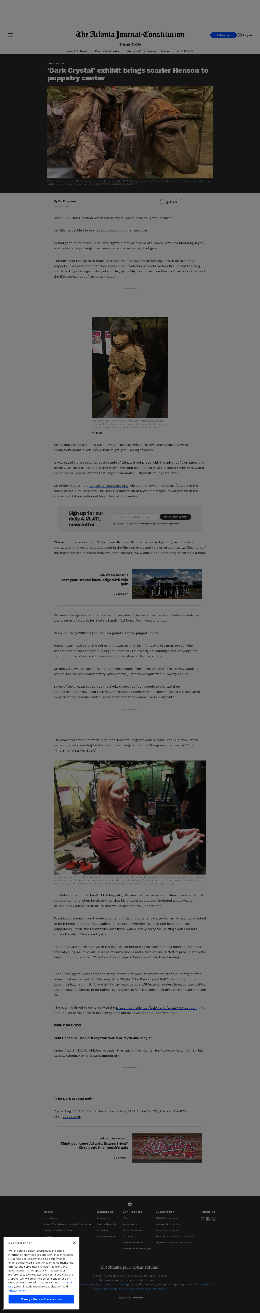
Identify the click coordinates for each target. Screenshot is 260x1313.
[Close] (74, 1242)
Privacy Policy (17, 1290)
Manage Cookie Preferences (41, 1299)
